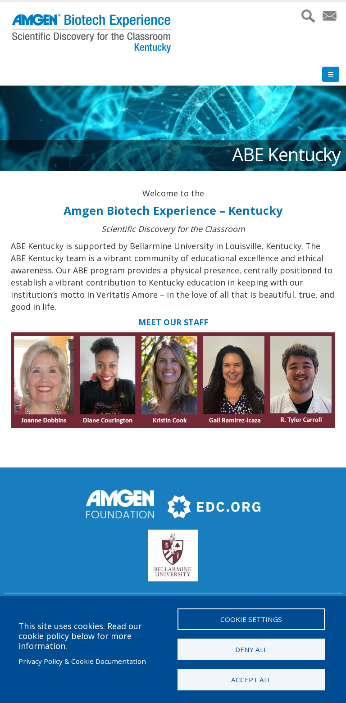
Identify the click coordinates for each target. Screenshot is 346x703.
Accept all (251, 679)
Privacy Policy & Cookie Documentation (82, 661)
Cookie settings (251, 619)
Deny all (251, 649)
